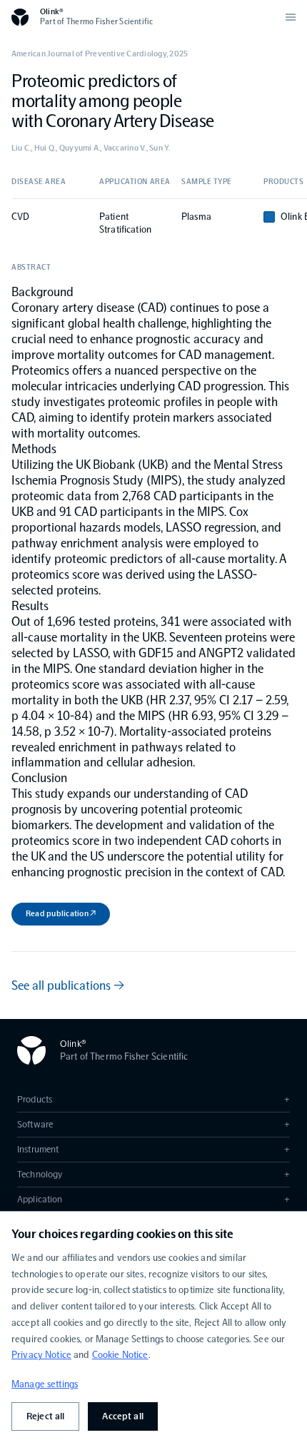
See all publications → (67, 985)
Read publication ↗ (61, 913)
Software (153, 1124)
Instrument (153, 1149)
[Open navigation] (291, 17)
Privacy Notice (41, 1355)
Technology (153, 1174)
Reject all (45, 1416)
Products (153, 1099)
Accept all (122, 1416)
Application (153, 1199)
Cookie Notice (120, 1355)
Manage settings (44, 1384)
